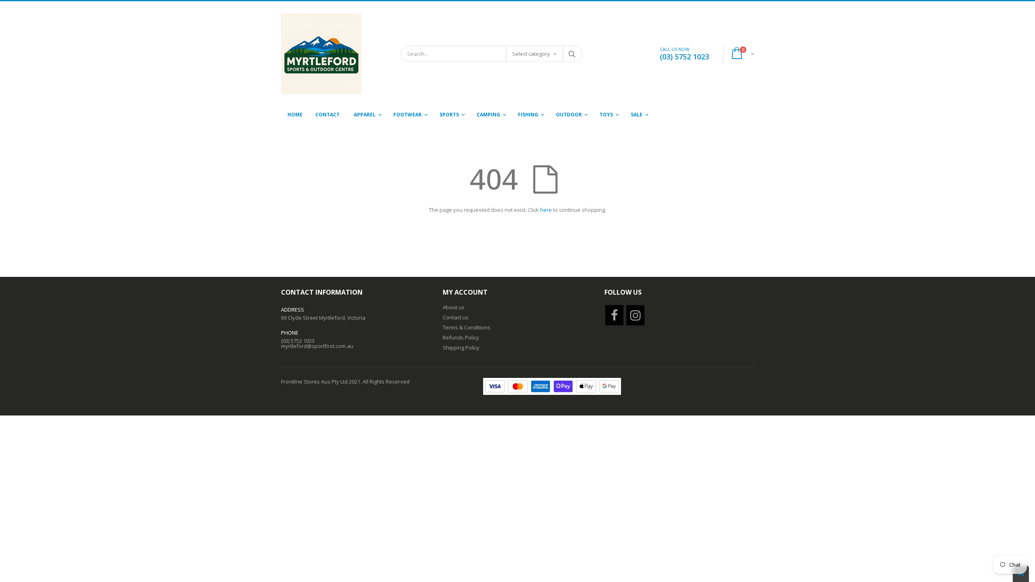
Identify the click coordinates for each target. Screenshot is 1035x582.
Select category (531, 53)
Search (572, 53)
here (546, 209)
